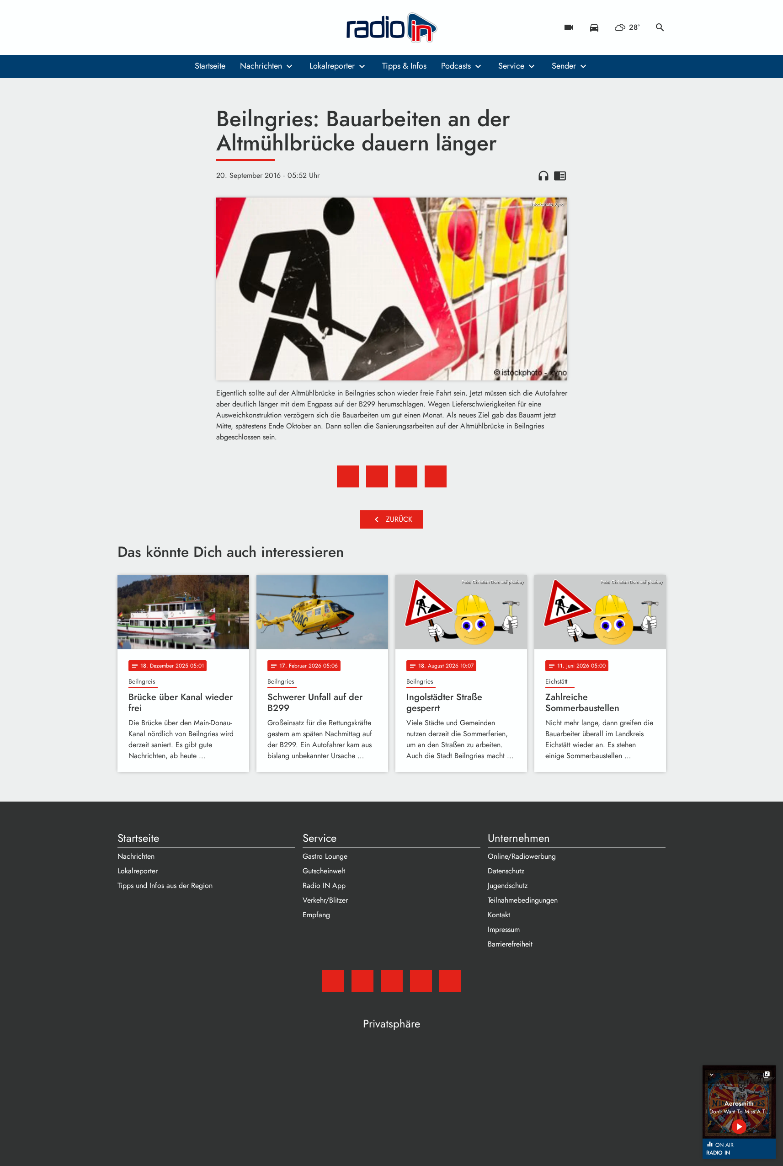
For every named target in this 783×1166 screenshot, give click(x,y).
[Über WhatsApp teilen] (406, 476)
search (660, 27)
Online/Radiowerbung (522, 856)
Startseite (210, 66)
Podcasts (456, 66)
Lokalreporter (332, 66)
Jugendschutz (507, 885)
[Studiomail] (126, 27)
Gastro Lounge (325, 856)
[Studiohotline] (200, 27)
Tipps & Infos (404, 66)
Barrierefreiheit (510, 944)
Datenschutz (506, 871)
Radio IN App (324, 885)
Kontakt (499, 914)
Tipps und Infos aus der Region (165, 885)
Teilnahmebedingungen (523, 900)
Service (511, 66)
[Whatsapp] (181, 27)
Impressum (504, 929)
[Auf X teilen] (377, 476)
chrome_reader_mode (560, 175)
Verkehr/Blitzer (325, 900)
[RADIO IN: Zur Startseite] (391, 27)
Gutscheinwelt (324, 871)
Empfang (316, 914)
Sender (564, 66)
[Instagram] (163, 27)
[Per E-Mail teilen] (436, 476)
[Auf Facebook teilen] (348, 476)
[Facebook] (145, 27)
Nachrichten (261, 66)
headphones (543, 175)
